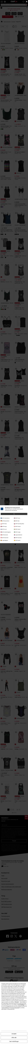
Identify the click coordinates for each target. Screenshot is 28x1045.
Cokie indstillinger (5, 1007)
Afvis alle (14, 1037)
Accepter (14, 1033)
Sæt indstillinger (14, 1041)
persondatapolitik (15, 1007)
